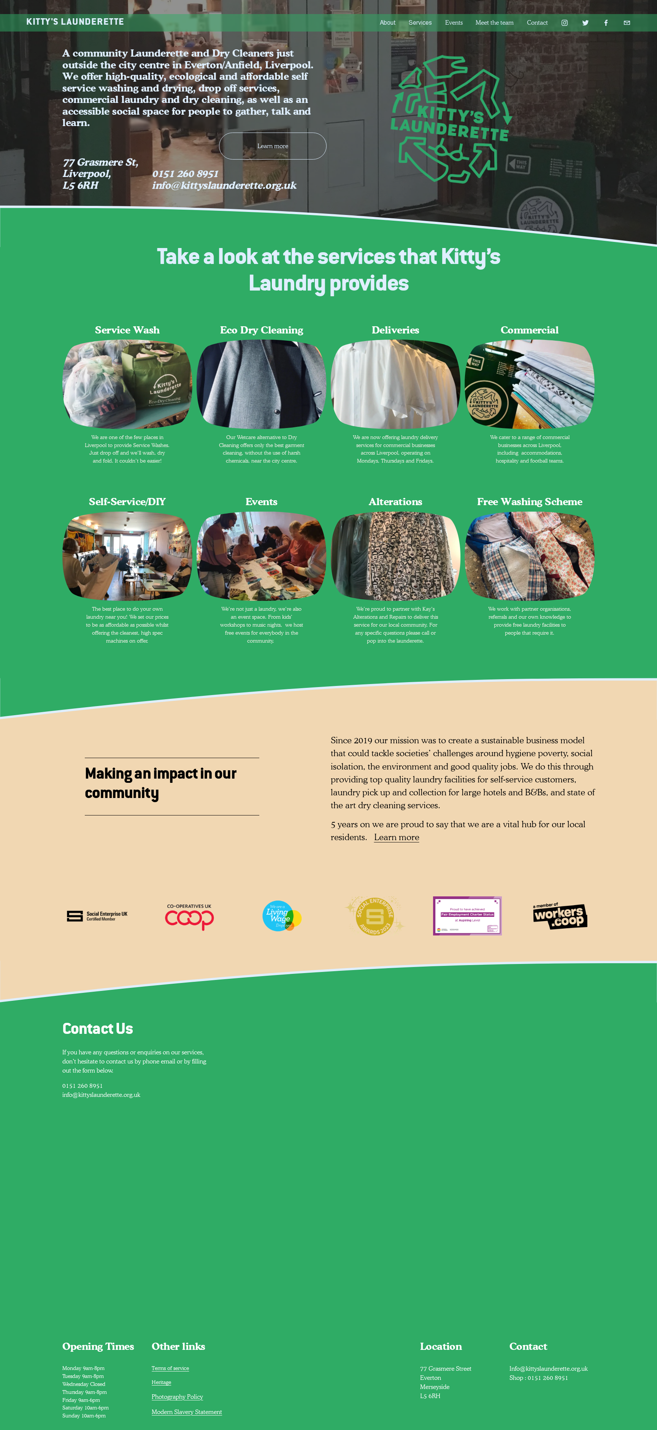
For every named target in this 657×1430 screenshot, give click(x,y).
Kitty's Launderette (75, 22)
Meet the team (495, 22)
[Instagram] (564, 23)
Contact (537, 22)
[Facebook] (606, 23)
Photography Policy (177, 1396)
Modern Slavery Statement (187, 1412)
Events (454, 22)
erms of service (172, 1368)
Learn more (272, 146)
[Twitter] (585, 23)
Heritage (161, 1382)
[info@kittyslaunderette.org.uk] (627, 23)
